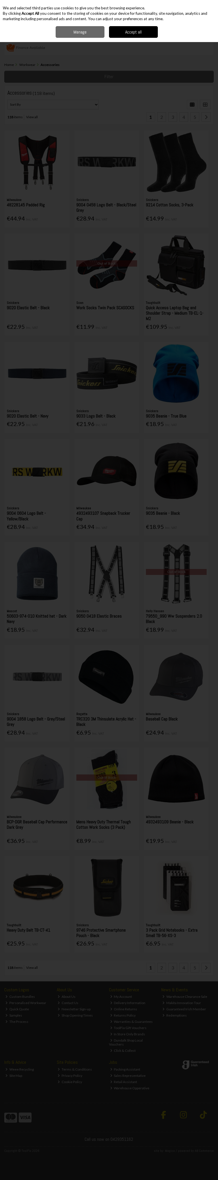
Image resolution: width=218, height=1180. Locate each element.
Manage (80, 32)
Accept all (133, 32)
